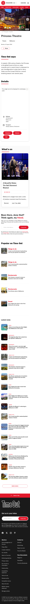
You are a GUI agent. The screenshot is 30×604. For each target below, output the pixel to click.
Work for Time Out (6, 555)
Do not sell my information (5, 564)
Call (6, 137)
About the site (5, 584)
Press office (4, 547)
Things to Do (8, 7)
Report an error (21, 548)
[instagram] (11, 533)
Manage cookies (6, 591)
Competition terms (6, 581)
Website (17, 133)
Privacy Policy (6, 233)
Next (27, 19)
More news (15, 486)
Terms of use (5, 575)
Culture (22, 7)
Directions (7, 133)
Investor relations (6, 550)
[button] (27, 89)
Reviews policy (5, 578)
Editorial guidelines (6, 558)
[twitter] (7, 533)
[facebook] (2, 533)
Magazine (19, 557)
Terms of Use (25, 231)
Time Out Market (21, 551)
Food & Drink (15, 7)
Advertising (20, 545)
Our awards (4, 552)
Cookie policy (5, 568)
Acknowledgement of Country (7, 543)
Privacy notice (5, 561)
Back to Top (16, 495)
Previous (2, 19)
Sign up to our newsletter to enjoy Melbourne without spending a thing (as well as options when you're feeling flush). (15, 222)
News (2, 7)
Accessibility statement (5, 572)
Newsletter (20, 560)
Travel (26, 7)
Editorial (19, 542)
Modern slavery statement (5, 587)
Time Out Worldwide (22, 563)
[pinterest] (15, 533)
